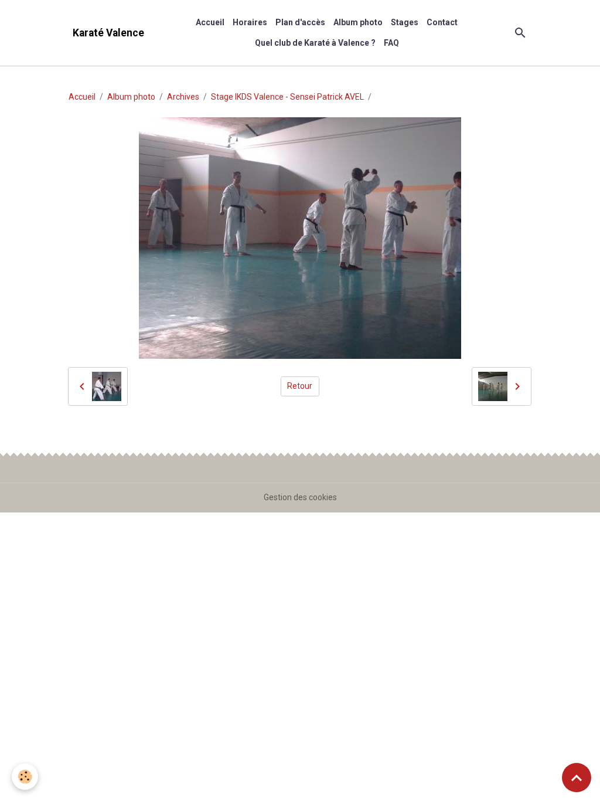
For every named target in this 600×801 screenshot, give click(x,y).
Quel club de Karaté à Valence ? (315, 42)
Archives (183, 96)
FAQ (391, 42)
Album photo (358, 22)
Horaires (250, 22)
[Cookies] (25, 776)
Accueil (210, 22)
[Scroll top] (576, 777)
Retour (299, 386)
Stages (404, 22)
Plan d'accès (300, 22)
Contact (442, 22)
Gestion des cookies (300, 497)
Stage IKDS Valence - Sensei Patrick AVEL (287, 96)
